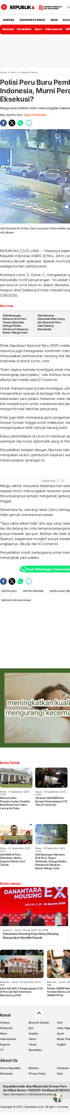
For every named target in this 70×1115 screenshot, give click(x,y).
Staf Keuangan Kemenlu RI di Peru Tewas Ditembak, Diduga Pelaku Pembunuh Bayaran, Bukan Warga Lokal (16, 324)
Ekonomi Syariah (32, 19)
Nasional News (29, 72)
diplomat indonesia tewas (16, 600)
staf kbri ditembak (33, 590)
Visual (32, 1044)
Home (3, 72)
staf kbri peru (9, 590)
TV (2, 1050)
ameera (8, 19)
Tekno (32, 1039)
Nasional (8, 29)
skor (54, 19)
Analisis (33, 1033)
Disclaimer (6, 1073)
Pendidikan (24, 29)
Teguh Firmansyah (34, 114)
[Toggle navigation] (4, 7)
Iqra (31, 1028)
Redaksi (34, 1068)
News (13, 72)
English (61, 1044)
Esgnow (5, 1044)
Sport (38, 29)
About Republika (10, 1068)
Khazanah (6, 1028)
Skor (60, 1022)
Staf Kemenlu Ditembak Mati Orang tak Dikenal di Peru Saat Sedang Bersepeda (51, 322)
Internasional (53, 29)
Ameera (5, 1022)
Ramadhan (35, 1050)
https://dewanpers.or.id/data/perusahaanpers (31, 1094)
